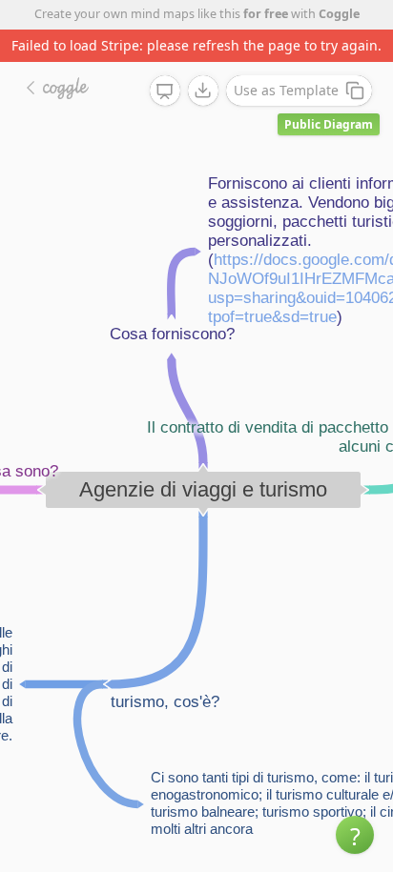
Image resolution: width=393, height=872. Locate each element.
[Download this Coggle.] (203, 90)
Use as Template (286, 90)
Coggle (339, 14)
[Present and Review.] (165, 91)
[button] (355, 835)
